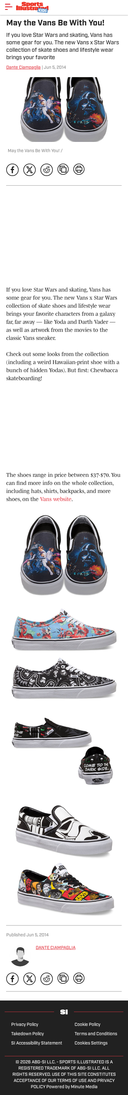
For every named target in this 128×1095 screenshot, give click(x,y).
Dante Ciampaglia (23, 67)
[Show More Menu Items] (8, 7)
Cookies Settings (91, 1043)
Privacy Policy (24, 1024)
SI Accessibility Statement (36, 1043)
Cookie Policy (87, 1024)
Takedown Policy (27, 1034)
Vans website (55, 499)
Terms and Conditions (96, 1034)
